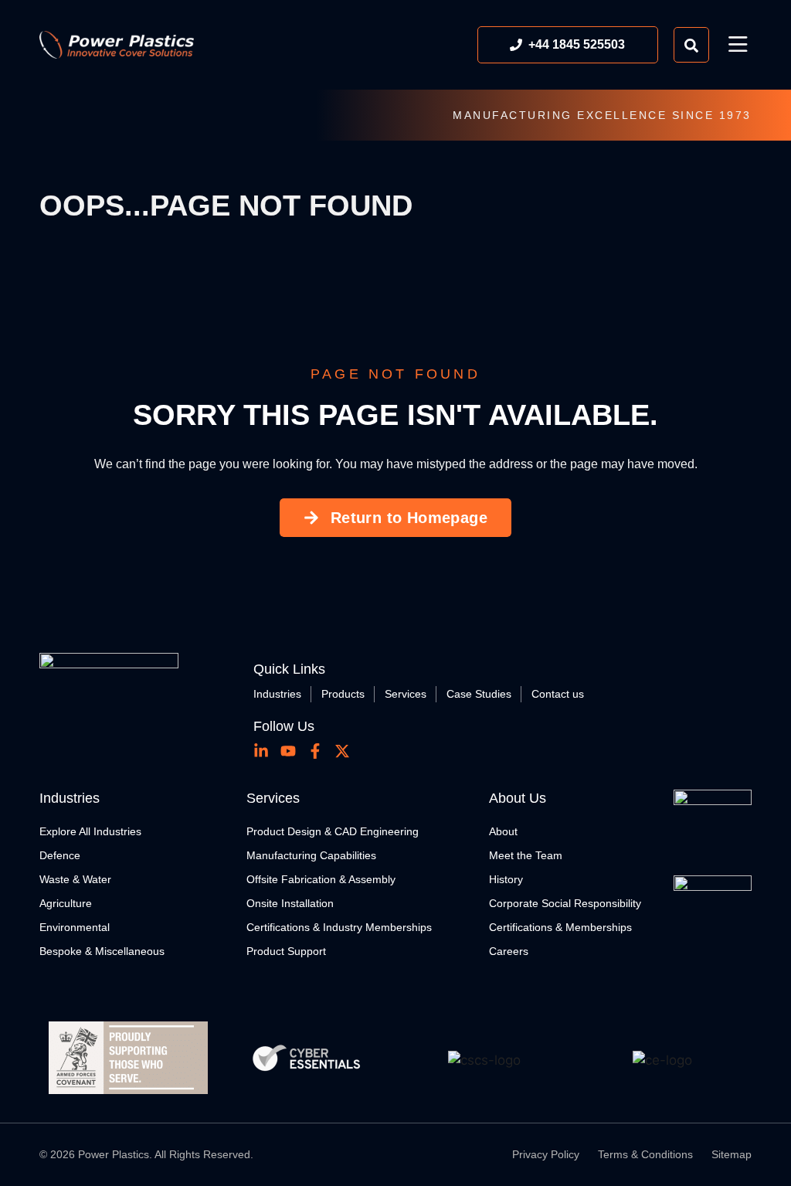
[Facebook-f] (315, 751)
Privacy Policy (545, 1154)
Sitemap (731, 1154)
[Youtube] (288, 751)
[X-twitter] (342, 751)
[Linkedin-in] (261, 751)
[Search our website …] (691, 45)
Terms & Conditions (645, 1154)
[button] (738, 45)
